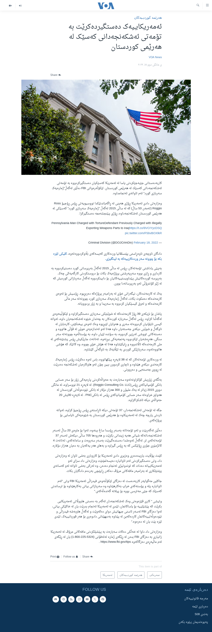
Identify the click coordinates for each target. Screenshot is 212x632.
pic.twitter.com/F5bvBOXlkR (143, 233)
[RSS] (71, 599)
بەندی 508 (201, 614)
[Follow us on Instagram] (79, 599)
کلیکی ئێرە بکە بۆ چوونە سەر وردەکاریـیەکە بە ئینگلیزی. (107, 256)
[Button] (55, 75)
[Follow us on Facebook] (103, 599)
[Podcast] (63, 599)
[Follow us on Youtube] (87, 599)
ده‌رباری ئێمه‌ (200, 606)
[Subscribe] (56, 599)
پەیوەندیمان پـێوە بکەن (193, 622)
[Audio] (20, 5)
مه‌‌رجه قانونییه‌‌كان (196, 598)
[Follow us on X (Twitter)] (95, 599)
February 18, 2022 (146, 243)
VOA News (155, 57)
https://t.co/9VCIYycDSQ (145, 228)
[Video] (10, 5)
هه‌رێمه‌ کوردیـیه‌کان (148, 17)
